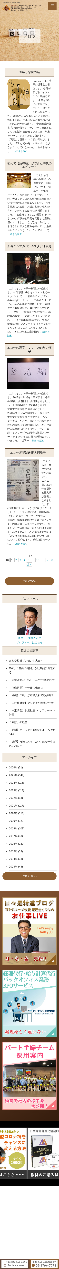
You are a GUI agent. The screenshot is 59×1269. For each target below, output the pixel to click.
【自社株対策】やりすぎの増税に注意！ (32, 703)
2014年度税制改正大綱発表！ (29, 452)
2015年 (13, 851)
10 (37, 560)
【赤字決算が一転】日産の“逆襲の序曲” (32, 680)
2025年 (13, 775)
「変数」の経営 (18, 722)
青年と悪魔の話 (29, 72)
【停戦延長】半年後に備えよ (26, 687)
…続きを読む (20, 151)
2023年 (13, 790)
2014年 (13, 859)
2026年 (13, 767)
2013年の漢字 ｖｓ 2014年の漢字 (29, 349)
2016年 (13, 843)
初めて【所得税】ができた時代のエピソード (29, 165)
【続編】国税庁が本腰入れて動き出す (31, 695)
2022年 (13, 798)
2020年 (13, 813)
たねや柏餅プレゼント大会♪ (25, 660)
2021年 (13, 805)
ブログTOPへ (30, 581)
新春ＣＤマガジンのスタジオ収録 (29, 246)
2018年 (13, 828)
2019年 (13, 820)
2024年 (13, 782)
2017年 (13, 836)
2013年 (13, 866)
